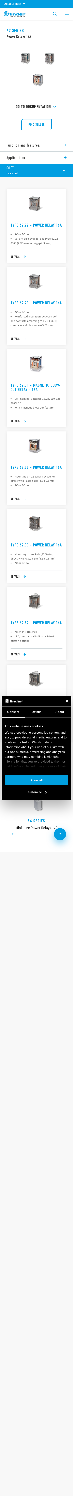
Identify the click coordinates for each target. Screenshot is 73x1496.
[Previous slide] (13, 834)
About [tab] (59, 712)
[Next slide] (60, 834)
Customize (34, 792)
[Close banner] (66, 701)
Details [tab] (37, 712)
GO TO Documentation (33, 106)
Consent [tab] (13, 712)
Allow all (36, 780)
